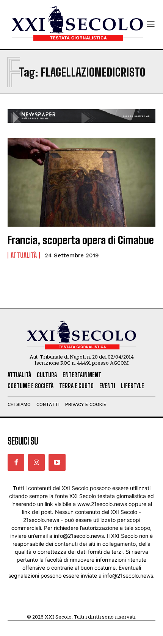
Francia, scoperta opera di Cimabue (81, 239)
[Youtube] (57, 462)
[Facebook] (16, 462)
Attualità (24, 255)
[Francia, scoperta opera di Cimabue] (81, 182)
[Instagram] (36, 462)
